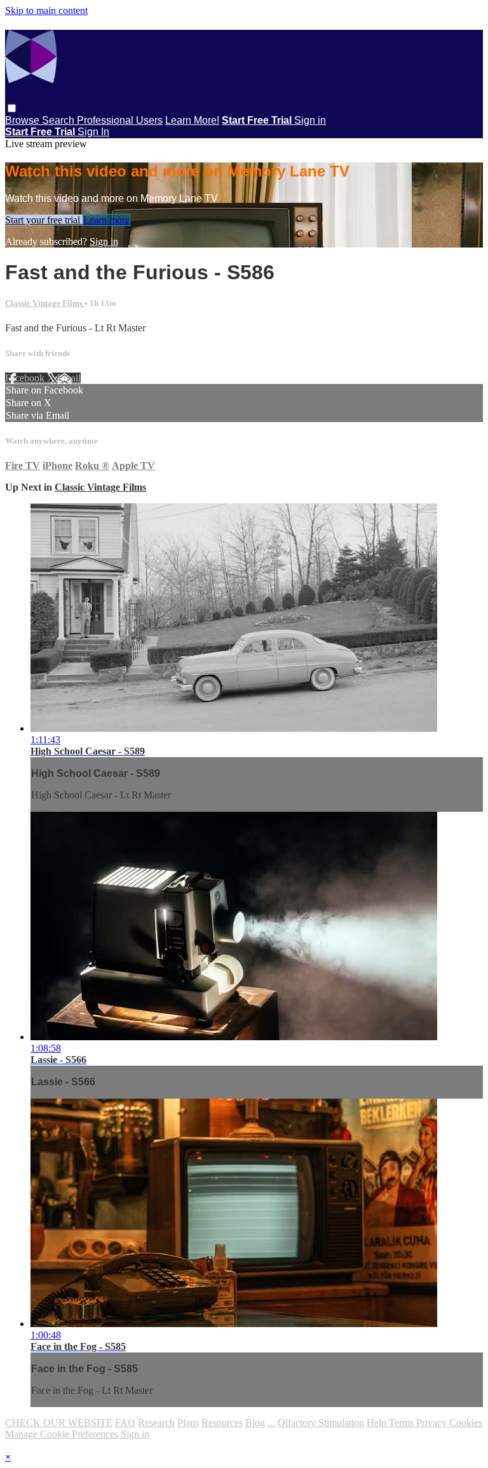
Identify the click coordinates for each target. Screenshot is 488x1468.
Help (378, 1422)
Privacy (432, 1422)
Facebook (26, 378)
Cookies (465, 1422)
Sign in (310, 120)
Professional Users (120, 120)
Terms (402, 1422)
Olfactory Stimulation (321, 1422)
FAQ (125, 1422)
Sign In (93, 131)
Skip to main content (46, 10)
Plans (188, 1422)
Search (59, 120)
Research (156, 1422)
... (271, 1422)
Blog (255, 1422)
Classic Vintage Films (45, 303)
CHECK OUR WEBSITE (58, 1422)
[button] (12, 108)
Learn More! (192, 120)
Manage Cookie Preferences (63, 1434)
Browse (23, 120)
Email (69, 378)
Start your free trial (44, 220)
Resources (222, 1422)
